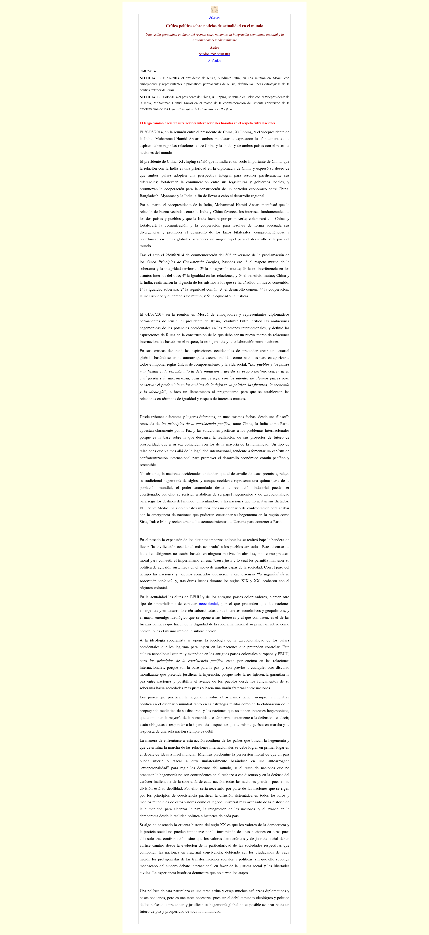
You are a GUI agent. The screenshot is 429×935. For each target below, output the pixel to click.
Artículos (214, 60)
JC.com (214, 17)
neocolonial (208, 603)
